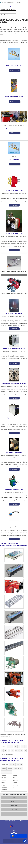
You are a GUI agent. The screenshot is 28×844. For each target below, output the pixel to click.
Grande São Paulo (18, 768)
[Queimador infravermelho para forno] (14, 555)
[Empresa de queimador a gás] (14, 263)
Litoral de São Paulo (6, 771)
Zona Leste (10, 768)
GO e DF (17, 750)
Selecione (3, 746)
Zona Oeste (19, 764)
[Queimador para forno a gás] (14, 480)
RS (2, 750)
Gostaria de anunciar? (14, 814)
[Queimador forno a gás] (14, 693)
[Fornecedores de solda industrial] (14, 340)
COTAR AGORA (14, 70)
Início (14, 797)
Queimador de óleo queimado (7, 14)
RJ (8, 746)
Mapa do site (14, 809)
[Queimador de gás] (14, 632)
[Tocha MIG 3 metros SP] (14, 515)
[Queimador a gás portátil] (14, 570)
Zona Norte (12, 764)
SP (18, 746)
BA (9, 750)
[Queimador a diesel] (14, 678)
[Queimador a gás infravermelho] (14, 709)
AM (21, 750)
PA (25, 750)
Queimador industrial (5, 12)
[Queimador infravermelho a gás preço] (14, 586)
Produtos (14, 801)
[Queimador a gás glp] (14, 647)
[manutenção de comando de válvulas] (14, 374)
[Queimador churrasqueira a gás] (14, 617)
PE (5, 750)
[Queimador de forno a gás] (14, 601)
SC (25, 746)
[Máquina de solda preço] (14, 305)
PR (22, 746)
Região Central (5, 764)
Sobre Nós (14, 805)
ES (15, 746)
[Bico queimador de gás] (14, 663)
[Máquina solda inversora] (14, 409)
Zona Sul (4, 768)
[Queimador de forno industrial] (14, 724)
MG (11, 746)
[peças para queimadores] (14, 444)
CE (12, 750)
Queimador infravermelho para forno (8, 9)
